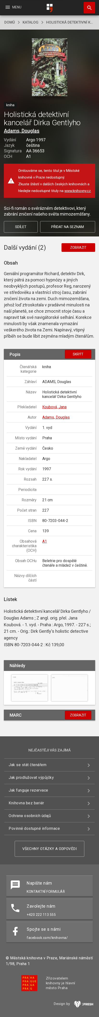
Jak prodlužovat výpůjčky (31, 777)
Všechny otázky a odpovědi (49, 849)
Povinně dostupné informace (34, 828)
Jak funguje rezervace (28, 790)
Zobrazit (78, 247)
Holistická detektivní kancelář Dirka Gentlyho (70, 22)
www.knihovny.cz (77, 191)
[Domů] (49, 8)
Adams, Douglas (21, 131)
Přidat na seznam (67, 227)
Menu (13, 7)
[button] (50, 67)
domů (9, 22)
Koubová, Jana (54, 407)
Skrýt (78, 354)
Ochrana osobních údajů (30, 815)
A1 (44, 541)
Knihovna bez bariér (26, 803)
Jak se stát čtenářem (27, 765)
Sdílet (20, 227)
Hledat (88, 8)
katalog (30, 22)
